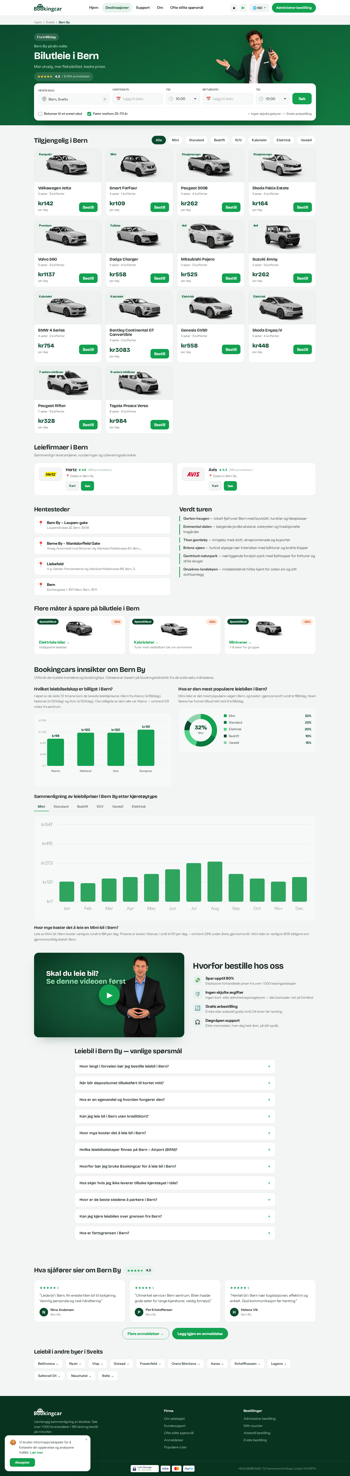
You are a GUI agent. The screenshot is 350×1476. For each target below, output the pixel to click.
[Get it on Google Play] (243, 8)
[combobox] (77, 99)
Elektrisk (284, 140)
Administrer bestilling (294, 7)
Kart (72, 486)
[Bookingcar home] (48, 8)
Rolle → (108, 1376)
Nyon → (75, 1363)
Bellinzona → (48, 1363)
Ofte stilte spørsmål (186, 7)
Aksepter (22, 1462)
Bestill (88, 207)
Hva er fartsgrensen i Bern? (175, 1233)
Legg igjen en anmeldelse (200, 1333)
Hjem (93, 7)
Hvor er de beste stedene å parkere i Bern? (175, 1200)
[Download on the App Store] (234, 8)
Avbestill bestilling (257, 1433)
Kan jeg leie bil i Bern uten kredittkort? (175, 1116)
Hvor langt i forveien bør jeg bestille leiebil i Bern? (175, 1066)
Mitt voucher (253, 1426)
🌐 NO (259, 8)
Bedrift (219, 140)
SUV (238, 140)
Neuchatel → (81, 1376)
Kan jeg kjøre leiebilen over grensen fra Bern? (175, 1216)
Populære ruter (175, 1447)
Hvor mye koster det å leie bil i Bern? (175, 1133)
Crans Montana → (186, 1363)
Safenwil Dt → (49, 1376)
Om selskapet (174, 1418)
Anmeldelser (173, 1440)
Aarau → (217, 1363)
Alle (159, 140)
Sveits (50, 22)
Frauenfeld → (150, 1363)
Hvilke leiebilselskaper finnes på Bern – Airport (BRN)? (175, 1150)
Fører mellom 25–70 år (110, 113)
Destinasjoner (117, 7)
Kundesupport (174, 1426)
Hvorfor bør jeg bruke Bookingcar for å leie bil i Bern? (175, 1166)
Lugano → (279, 1363)
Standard (196, 140)
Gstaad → (122, 1363)
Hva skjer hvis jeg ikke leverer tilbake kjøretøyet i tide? (175, 1183)
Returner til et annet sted (63, 113)
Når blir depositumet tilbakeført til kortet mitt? (175, 1083)
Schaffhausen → (248, 1363)
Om (160, 7)
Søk (302, 98)
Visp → (97, 1363)
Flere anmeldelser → (146, 1333)
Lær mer (36, 1452)
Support (143, 7)
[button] (44, 99)
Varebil (306, 140)
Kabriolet (259, 140)
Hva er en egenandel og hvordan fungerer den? (175, 1100)
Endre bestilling (255, 1440)
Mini (175, 140)
